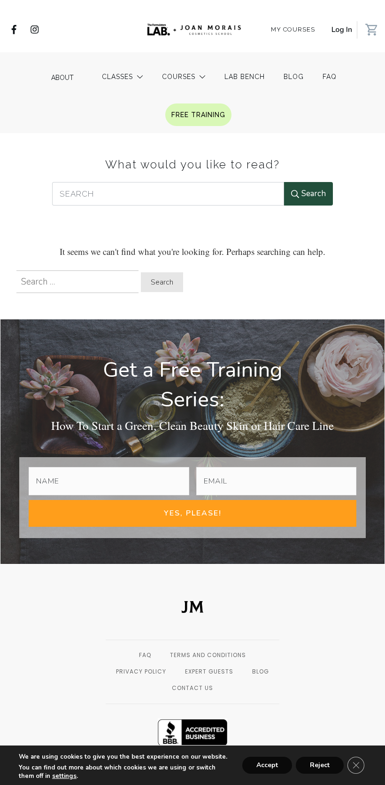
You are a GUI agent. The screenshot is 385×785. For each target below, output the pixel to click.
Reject (320, 765)
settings (64, 776)
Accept (267, 765)
